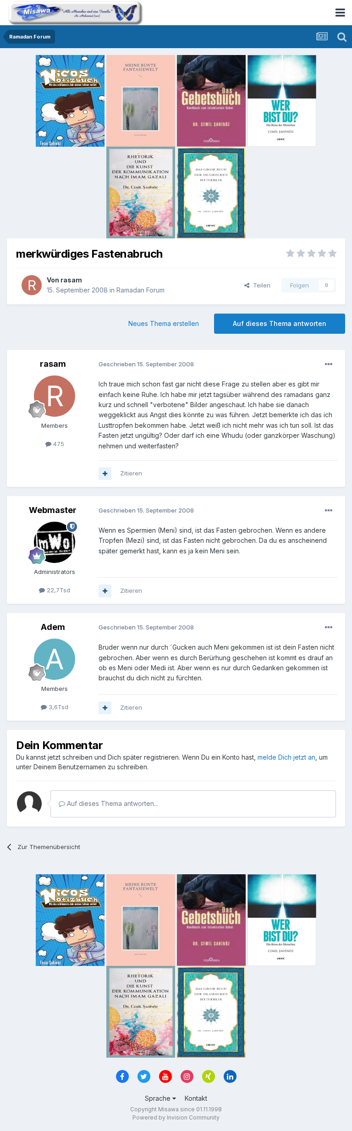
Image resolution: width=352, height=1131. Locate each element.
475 (57, 443)
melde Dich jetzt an (286, 757)
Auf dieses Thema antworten (279, 323)
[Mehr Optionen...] (328, 364)
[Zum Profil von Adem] (54, 659)
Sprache (158, 1098)
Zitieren (131, 473)
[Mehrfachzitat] (105, 473)
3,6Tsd (57, 707)
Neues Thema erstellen (163, 323)
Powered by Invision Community (176, 1117)
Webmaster (53, 510)
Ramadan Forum (140, 290)
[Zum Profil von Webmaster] (54, 542)
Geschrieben (146, 364)
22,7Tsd (57, 590)
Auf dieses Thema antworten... (111, 803)
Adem (53, 627)
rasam (71, 280)
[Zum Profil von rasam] (32, 285)
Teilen (259, 285)
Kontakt (196, 1098)
